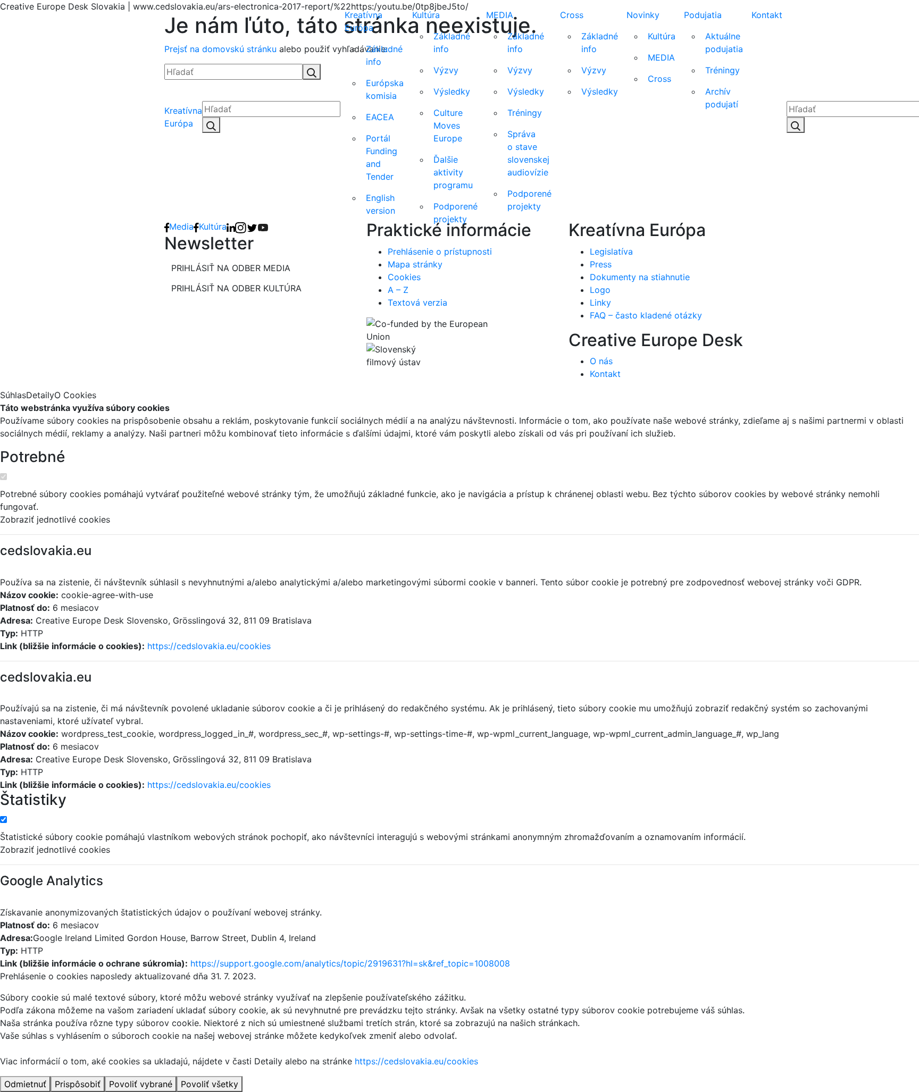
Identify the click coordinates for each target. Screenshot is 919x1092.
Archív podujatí (721, 98)
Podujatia (703, 15)
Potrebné (32, 457)
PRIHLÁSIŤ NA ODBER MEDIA (230, 268)
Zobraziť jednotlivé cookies (55, 519)
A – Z (398, 289)
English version (380, 204)
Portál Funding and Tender (381, 157)
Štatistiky (33, 800)
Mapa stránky (415, 264)
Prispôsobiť (78, 1084)
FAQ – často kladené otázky (646, 315)
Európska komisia (385, 89)
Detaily (40, 395)
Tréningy (524, 112)
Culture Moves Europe (448, 125)
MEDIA (499, 15)
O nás (601, 361)
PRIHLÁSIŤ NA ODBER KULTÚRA (236, 288)
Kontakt (766, 15)
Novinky (642, 15)
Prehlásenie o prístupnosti (440, 251)
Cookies (404, 277)
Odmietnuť (25, 1084)
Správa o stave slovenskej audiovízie (528, 153)
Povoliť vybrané (140, 1084)
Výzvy (445, 70)
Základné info (384, 55)
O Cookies (75, 395)
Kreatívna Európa (183, 117)
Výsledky (451, 91)
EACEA (380, 117)
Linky (600, 302)
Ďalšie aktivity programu (453, 172)
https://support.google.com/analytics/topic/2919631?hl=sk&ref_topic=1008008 (350, 963)
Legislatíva (611, 251)
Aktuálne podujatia (724, 42)
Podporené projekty (455, 212)
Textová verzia (417, 302)
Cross (571, 15)
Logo (600, 289)
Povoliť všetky (209, 1084)
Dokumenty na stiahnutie (640, 277)
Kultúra (426, 15)
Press (601, 264)
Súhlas (13, 395)
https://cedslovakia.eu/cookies (209, 646)
